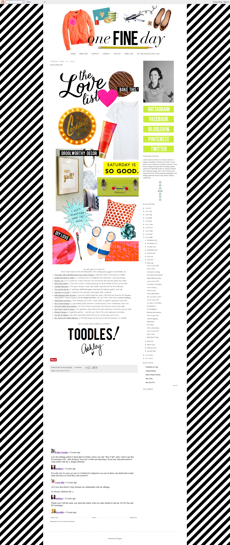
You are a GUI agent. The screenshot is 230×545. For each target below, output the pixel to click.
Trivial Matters (152, 309)
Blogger (119, 538)
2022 (147, 208)
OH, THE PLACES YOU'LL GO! (148, 54)
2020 (147, 215)
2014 (147, 234)
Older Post (133, 518)
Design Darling (151, 371)
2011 (147, 358)
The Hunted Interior (61, 289)
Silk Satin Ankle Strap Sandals (65, 306)
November (150, 243)
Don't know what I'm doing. (64, 309)
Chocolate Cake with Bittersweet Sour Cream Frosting (74, 275)
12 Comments (78, 367)
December (150, 240)
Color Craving (151, 287)
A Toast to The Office (154, 303)
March (149, 345)
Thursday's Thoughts (154, 284)
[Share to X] (91, 367)
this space (88, 289)
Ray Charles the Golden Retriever (66, 318)
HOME (73, 54)
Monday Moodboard (154, 312)
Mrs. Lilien (149, 378)
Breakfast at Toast (152, 367)
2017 (147, 224)
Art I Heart (150, 325)
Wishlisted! (150, 322)
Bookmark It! (151, 306)
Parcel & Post (151, 290)
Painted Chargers (60, 312)
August (150, 253)
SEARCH (106, 54)
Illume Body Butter (61, 284)
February (150, 348)
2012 (147, 355)
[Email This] (86, 367)
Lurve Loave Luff (153, 266)
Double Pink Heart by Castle (64, 278)
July (148, 256)
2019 (147, 218)
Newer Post (54, 518)
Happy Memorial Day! (154, 278)
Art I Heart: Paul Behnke (155, 275)
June (149, 260)
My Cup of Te (150, 382)
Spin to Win (151, 334)
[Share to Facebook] (94, 367)
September (151, 250)
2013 (147, 237)
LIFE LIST (117, 54)
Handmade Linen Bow (62, 301)
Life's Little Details (153, 294)
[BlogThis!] (88, 367)
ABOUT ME (83, 54)
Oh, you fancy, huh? (154, 297)
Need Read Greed (153, 337)
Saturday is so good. (62, 292)
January (150, 351)
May (149, 263)
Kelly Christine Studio (153, 375)
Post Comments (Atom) (66, 521)
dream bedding (124, 298)
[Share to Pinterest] (96, 367)
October (150, 247)
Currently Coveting (153, 272)
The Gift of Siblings (61, 315)
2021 (147, 211)
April (149, 341)
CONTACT (95, 54)
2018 (147, 221)
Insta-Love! (151, 269)
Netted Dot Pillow (90, 298)
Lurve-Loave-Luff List (62, 371)
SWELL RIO (128, 54)
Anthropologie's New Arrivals (64, 295)
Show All (175, 385)
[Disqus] (93, 412)
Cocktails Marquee (61, 286)
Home (94, 518)
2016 (147, 227)
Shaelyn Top (58, 281)
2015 (147, 231)
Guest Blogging (152, 319)
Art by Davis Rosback (61, 304)
